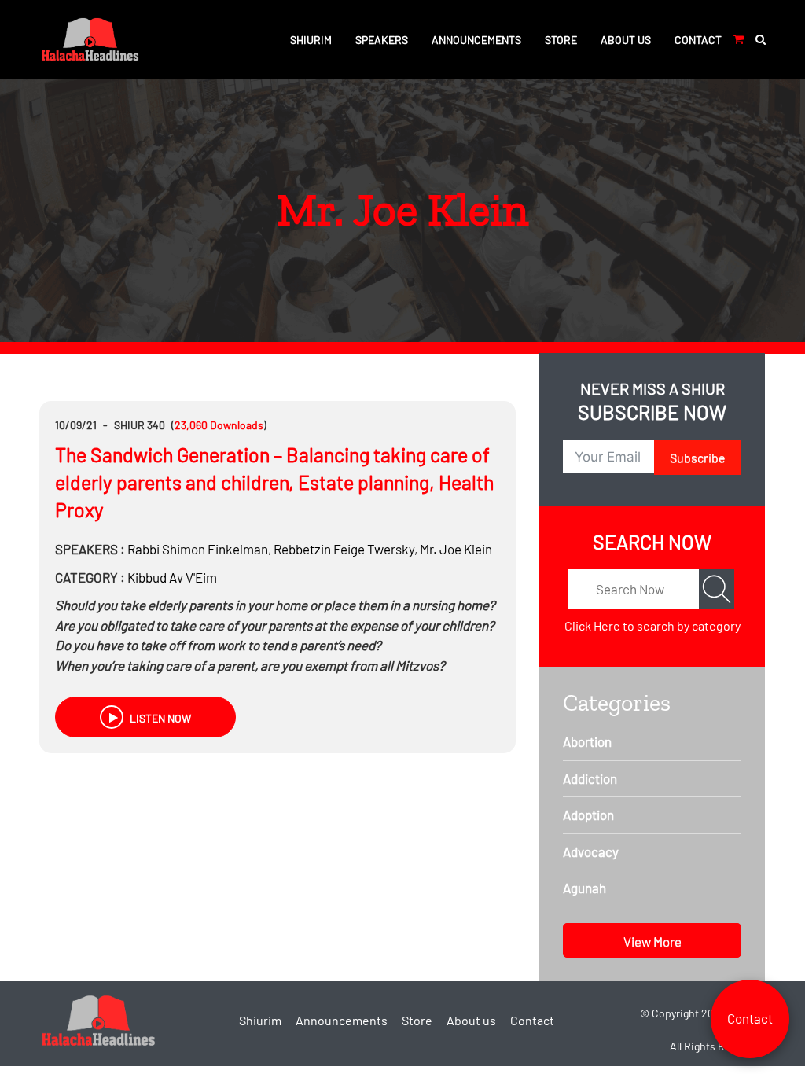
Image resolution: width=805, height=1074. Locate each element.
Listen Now (159, 718)
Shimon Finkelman (197, 549)
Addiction (590, 778)
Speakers (381, 39)
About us (626, 39)
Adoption (588, 814)
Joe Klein (456, 549)
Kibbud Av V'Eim (172, 577)
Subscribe (698, 457)
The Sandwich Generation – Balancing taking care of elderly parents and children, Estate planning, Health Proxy (274, 482)
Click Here (592, 625)
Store (561, 39)
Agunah (584, 888)
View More (652, 941)
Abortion (587, 741)
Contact (698, 39)
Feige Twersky (344, 549)
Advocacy (591, 851)
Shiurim (311, 39)
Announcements (476, 39)
